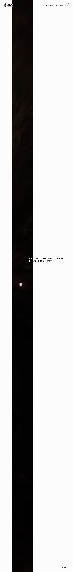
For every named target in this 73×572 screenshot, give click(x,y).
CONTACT (67, 5)
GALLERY (52, 5)
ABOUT (47, 5)
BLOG (61, 5)
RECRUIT (57, 5)
